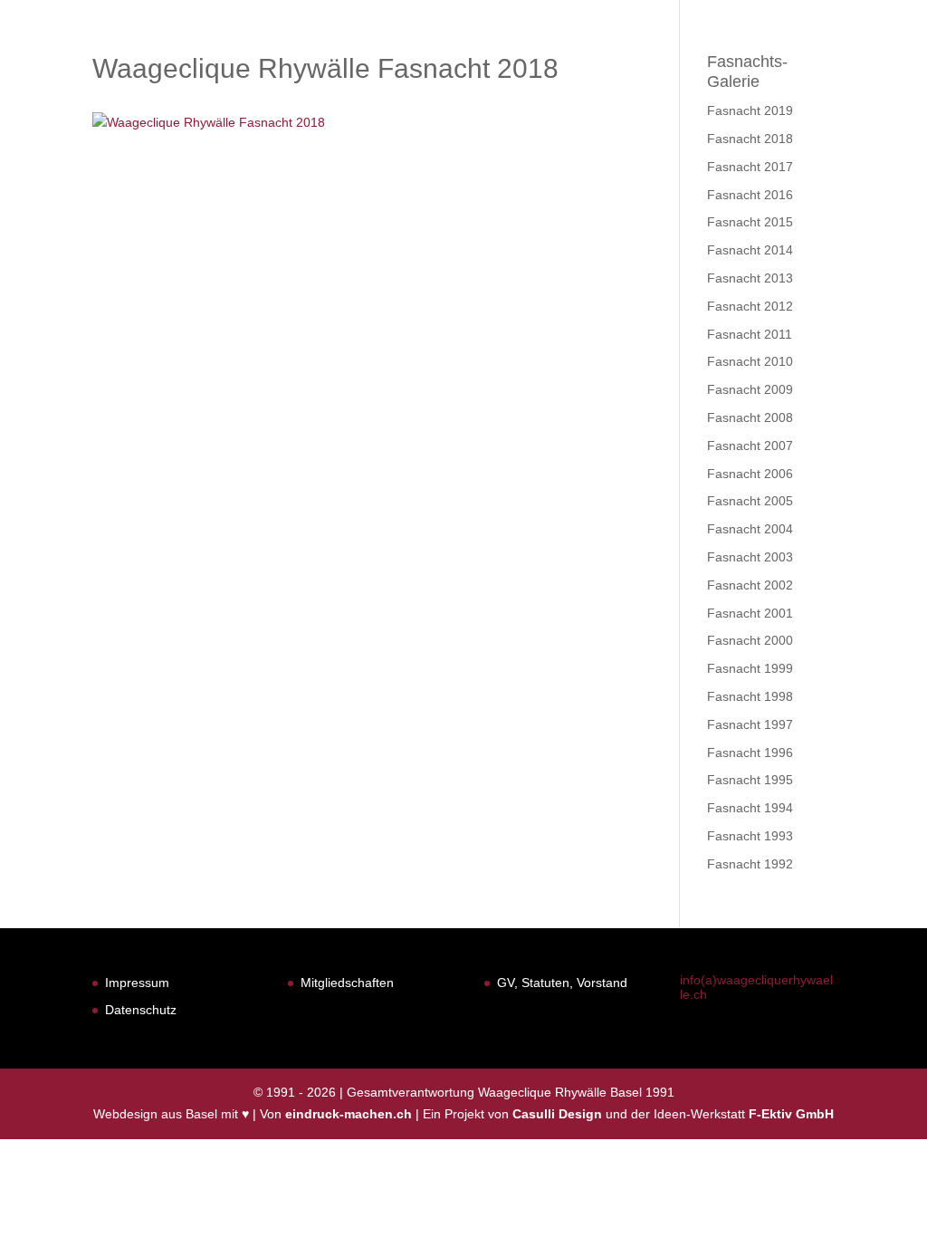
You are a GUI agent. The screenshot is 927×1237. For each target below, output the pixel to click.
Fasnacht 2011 (749, 334)
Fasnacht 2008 (750, 417)
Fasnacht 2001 (750, 613)
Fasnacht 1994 (750, 808)
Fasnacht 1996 (750, 752)
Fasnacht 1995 (750, 779)
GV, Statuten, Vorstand (562, 982)
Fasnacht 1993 (750, 836)
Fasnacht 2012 (750, 306)
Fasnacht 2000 (750, 640)
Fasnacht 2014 (750, 250)
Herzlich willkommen (293, 61)
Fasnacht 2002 (750, 585)
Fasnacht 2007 (750, 445)
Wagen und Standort (695, 61)
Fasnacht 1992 (750, 864)
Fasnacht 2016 (750, 194)
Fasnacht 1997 (750, 724)
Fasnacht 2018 (750, 138)
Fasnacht (438, 61)
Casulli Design (557, 1114)
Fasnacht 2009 (750, 389)
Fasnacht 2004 (750, 529)
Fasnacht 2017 (750, 166)
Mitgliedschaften (347, 982)
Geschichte (544, 61)
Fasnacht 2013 (750, 278)
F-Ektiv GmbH (791, 1114)
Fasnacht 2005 (750, 501)
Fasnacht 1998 (750, 696)
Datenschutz (141, 1009)
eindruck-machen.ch (348, 1114)
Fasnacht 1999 (750, 668)
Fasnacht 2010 (750, 361)
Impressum (137, 982)
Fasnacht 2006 (750, 473)
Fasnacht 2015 (750, 222)
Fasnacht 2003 (750, 557)
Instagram (858, 61)
